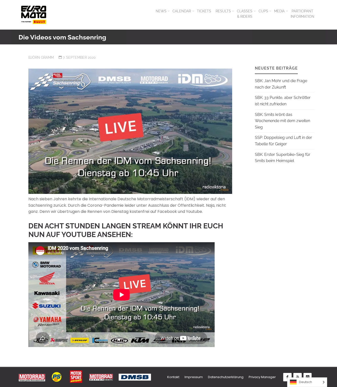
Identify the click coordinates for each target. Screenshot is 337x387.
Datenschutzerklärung (225, 377)
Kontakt (173, 377)
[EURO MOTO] (33, 15)
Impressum (194, 377)
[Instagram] (307, 377)
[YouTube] (297, 377)
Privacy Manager (262, 377)
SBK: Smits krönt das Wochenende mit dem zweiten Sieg (282, 120)
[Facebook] (287, 377)
